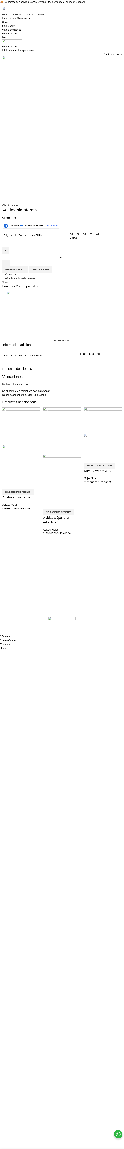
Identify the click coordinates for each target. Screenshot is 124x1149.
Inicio (5, 50)
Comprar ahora (40, 269)
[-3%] (62, 430)
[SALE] (21, 426)
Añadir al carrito (15, 269)
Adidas (6, 504)
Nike (93, 478)
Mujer (12, 50)
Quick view (14, 485)
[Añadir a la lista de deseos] (22, 485)
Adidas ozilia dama (16, 497)
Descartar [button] (81, 2)
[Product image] (21, 463)
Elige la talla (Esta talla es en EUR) (23, 235)
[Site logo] (12, 9)
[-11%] (103, 420)
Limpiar (73, 237)
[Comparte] (6, 485)
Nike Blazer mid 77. (98, 471)
